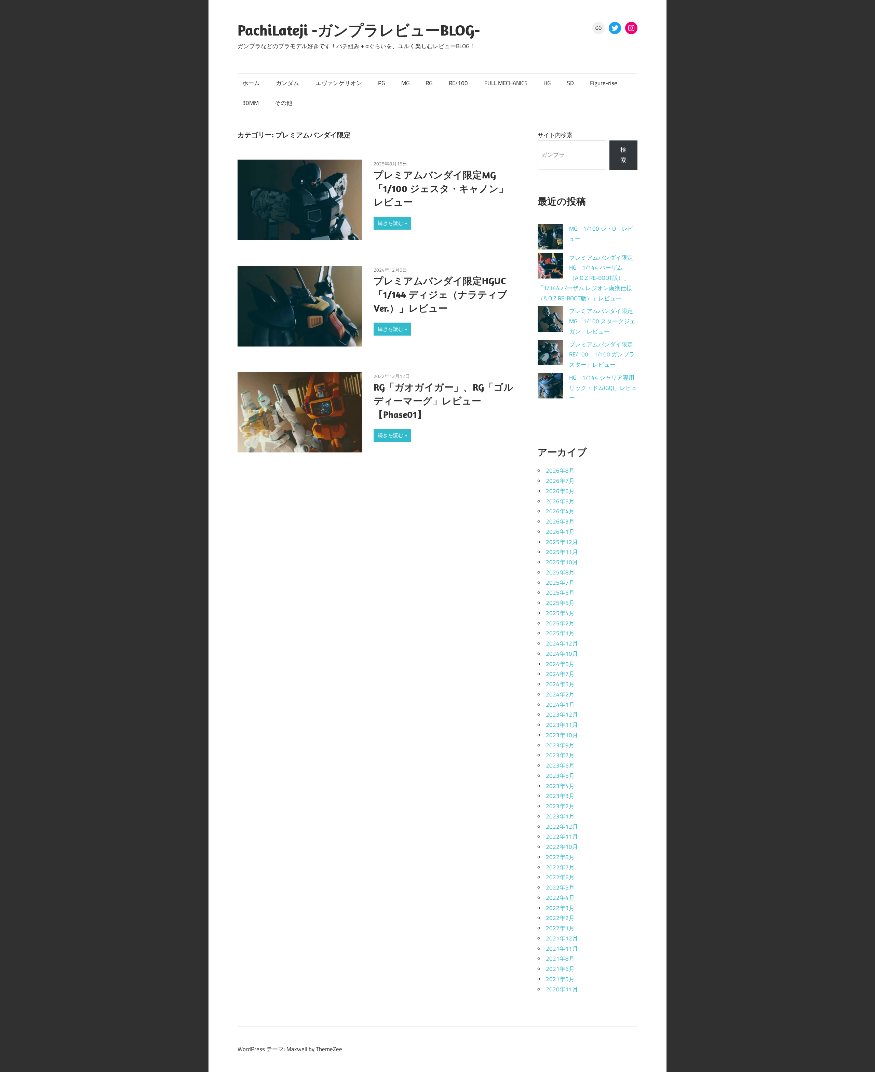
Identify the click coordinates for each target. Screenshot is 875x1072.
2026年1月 (560, 531)
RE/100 (458, 83)
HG (547, 83)
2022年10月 (562, 846)
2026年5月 (560, 501)
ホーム (251, 83)
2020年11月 (562, 989)
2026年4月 (560, 511)
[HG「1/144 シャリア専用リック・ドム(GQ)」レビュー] (550, 387)
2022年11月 (562, 836)
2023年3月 (560, 795)
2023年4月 (560, 786)
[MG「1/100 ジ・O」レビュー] (550, 238)
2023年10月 (562, 735)
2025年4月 (560, 613)
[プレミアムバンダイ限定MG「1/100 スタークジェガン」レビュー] (550, 320)
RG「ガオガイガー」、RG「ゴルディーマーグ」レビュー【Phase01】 (443, 400)
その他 (283, 102)
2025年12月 (562, 542)
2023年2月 (560, 806)
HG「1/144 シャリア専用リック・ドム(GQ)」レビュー (603, 388)
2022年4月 (560, 897)
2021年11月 (562, 948)
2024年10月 (562, 653)
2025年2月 (560, 623)
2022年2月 (560, 917)
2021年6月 (560, 968)
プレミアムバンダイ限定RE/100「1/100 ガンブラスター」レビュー (602, 354)
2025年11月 (562, 551)
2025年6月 (560, 592)
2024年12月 (562, 643)
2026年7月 (560, 480)
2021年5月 (560, 979)
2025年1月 (560, 633)
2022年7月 (560, 867)
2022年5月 (560, 887)
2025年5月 (560, 602)
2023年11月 (562, 724)
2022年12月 (562, 826)
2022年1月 (560, 928)
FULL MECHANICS (505, 83)
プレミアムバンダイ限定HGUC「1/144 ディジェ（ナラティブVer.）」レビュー (440, 294)
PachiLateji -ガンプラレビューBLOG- (359, 30)
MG (405, 83)
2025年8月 (560, 572)
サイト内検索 (555, 135)
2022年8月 (560, 857)
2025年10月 (562, 562)
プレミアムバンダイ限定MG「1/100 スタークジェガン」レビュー (602, 321)
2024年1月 (560, 704)
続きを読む (390, 223)
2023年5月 (560, 775)
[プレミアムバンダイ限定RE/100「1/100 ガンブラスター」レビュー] (550, 354)
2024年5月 (560, 684)
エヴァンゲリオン (338, 83)
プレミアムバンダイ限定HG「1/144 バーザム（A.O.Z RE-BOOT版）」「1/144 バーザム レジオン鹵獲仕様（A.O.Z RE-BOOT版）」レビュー (585, 278)
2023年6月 (560, 765)
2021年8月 (560, 958)
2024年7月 (560, 673)
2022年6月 (560, 877)
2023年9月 (560, 745)
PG (381, 83)
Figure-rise (603, 83)
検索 (623, 154)
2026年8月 (560, 470)
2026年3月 (560, 521)
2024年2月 (560, 694)
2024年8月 (560, 664)
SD (570, 83)
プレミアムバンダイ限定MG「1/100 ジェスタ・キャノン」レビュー (441, 188)
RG (429, 83)
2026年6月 (560, 491)
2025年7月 (560, 582)
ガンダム (287, 83)
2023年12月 (562, 714)
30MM (250, 102)
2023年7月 (560, 755)
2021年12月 (562, 938)
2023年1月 (560, 816)
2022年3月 (560, 908)
